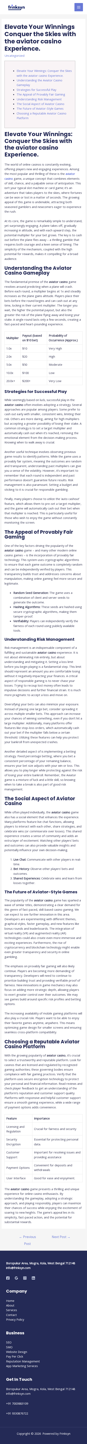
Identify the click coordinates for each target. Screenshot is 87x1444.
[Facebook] (8, 1278)
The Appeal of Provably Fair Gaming (41, 94)
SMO (9, 1347)
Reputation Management (23, 1361)
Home (10, 1301)
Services (11, 1310)
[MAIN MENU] (78, 7)
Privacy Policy (15, 1319)
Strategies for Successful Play (36, 90)
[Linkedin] (33, 1278)
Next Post (61, 1237)
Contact (11, 1315)
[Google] (16, 1278)
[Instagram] (25, 1278)
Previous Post (27, 1238)
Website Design (16, 1352)
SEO (9, 1342)
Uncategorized (14, 56)
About (10, 1305)
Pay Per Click (14, 1356)
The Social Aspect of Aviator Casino (40, 104)
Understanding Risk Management (39, 99)
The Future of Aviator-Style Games (40, 108)
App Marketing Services (22, 1366)
